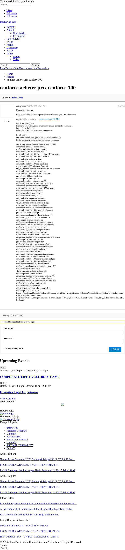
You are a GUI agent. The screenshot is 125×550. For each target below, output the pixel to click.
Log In (115, 349)
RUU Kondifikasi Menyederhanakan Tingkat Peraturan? (29, 514)
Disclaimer (12, 47)
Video (10, 53)
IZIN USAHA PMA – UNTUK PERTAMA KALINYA (29, 536)
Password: (9, 338)
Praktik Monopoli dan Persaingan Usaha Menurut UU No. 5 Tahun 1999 (37, 470)
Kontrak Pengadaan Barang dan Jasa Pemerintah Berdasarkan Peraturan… (38, 503)
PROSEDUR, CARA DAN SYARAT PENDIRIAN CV (29, 464)
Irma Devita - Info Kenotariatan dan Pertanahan (24, 68)
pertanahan (13, 436)
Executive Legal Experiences (19, 392)
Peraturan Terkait (17, 430)
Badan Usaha (17, 98)
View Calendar (7, 398)
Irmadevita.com (8, 21)
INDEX (11, 27)
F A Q (10, 50)
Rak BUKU (13, 39)
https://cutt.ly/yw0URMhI (50, 119)
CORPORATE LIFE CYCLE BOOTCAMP (29, 377)
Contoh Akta (19, 33)
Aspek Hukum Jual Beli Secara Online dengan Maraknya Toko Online (36, 509)
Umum (11, 433)
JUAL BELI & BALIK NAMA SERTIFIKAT (24, 525)
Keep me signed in (14, 348)
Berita (11, 448)
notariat (12, 427)
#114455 (121, 106)
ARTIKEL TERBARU (20, 445)
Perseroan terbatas (17, 439)
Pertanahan (18, 36)
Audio (16, 56)
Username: (9, 329)
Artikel (10, 30)
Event (10, 41)
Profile (10, 44)
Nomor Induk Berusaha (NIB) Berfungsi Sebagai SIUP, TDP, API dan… (37, 459)
